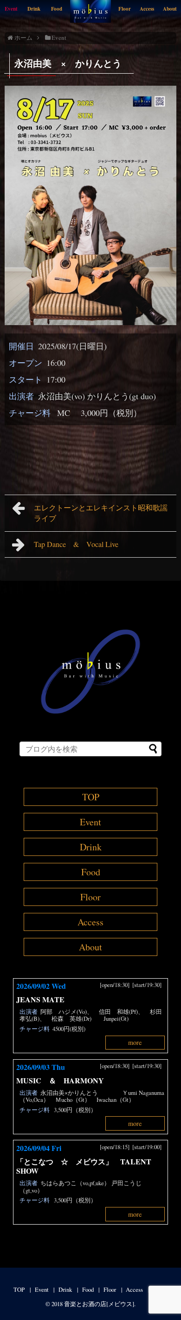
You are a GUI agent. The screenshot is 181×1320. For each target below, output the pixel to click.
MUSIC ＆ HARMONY (60, 1080)
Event (11, 9)
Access (147, 9)
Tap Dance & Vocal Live (76, 544)
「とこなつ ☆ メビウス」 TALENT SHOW (83, 1166)
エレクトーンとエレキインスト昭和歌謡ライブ (101, 513)
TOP (90, 797)
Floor (124, 9)
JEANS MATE (40, 999)
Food (56, 9)
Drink (33, 9)
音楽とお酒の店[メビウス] (99, 1304)
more (135, 1042)
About (170, 9)
